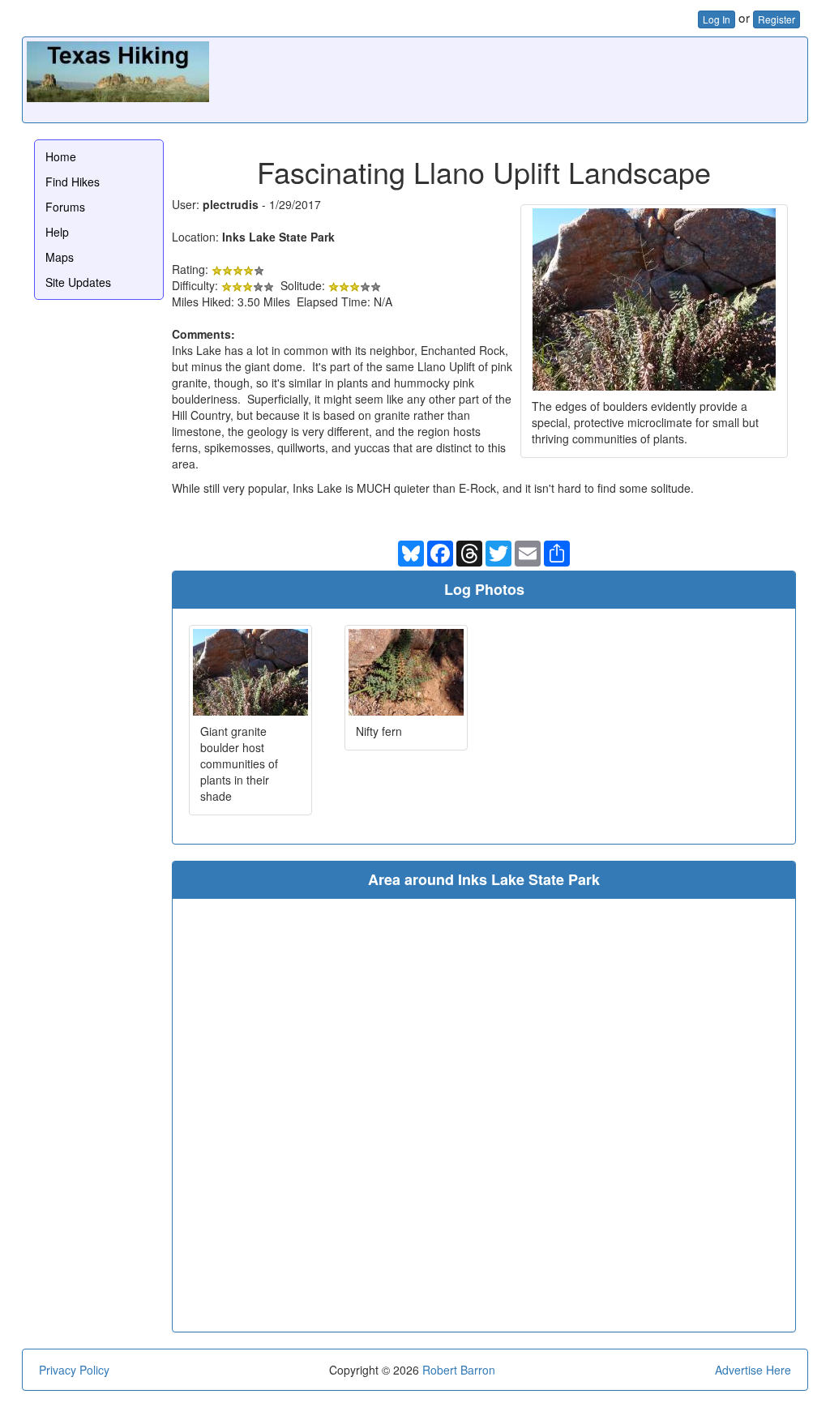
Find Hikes (72, 181)
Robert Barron (458, 1370)
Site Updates (78, 282)
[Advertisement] (508, 77)
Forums (65, 207)
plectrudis (231, 204)
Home (60, 156)
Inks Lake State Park (278, 237)
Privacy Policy (74, 1370)
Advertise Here (753, 1370)
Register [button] (776, 19)
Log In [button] (716, 19)
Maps (59, 257)
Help (57, 232)
